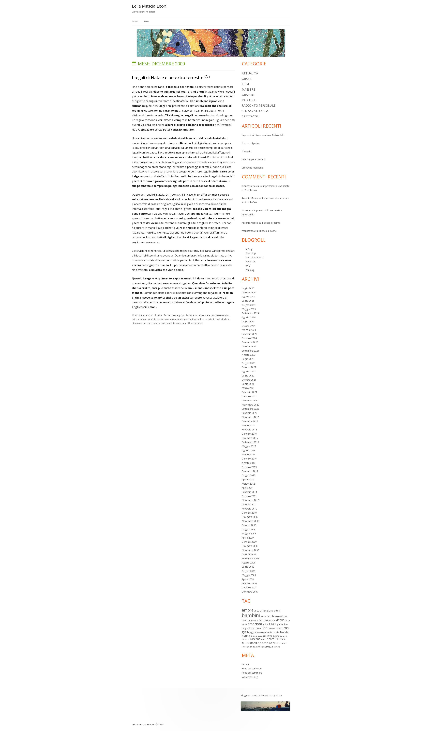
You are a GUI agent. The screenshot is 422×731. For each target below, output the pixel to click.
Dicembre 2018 (250, 421)
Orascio (248, 95)
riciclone (225, 319)
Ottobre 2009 (249, 525)
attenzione (266, 610)
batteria (193, 315)
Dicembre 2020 (250, 400)
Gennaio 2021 (249, 396)
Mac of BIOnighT (254, 257)
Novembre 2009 (250, 521)
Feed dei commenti (252, 672)
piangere (246, 639)
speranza (265, 642)
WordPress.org (250, 677)
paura (276, 635)
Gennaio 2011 (249, 496)
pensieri (283, 636)
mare (260, 632)
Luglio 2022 (248, 375)
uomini (276, 647)
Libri (245, 84)
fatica (265, 624)
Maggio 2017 (249, 446)
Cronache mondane (252, 167)
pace (260, 636)
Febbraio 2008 (249, 583)
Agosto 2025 (249, 296)
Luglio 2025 (248, 300)
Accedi (245, 664)
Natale (180, 319)
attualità (250, 73)
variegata (181, 323)
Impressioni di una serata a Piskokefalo (263, 135)
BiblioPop (250, 253)
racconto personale (258, 105)
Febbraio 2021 (249, 392)
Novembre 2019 (250, 417)
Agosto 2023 (249, 354)
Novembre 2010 (250, 500)
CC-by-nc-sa (275, 695)
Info (146, 21)
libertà (258, 628)
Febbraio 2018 (249, 429)
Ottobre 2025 (249, 292)
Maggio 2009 (249, 533)
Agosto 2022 (249, 371)
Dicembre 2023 (250, 342)
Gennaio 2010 (249, 512)
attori (277, 610)
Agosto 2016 (249, 450)
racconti (249, 100)
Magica (251, 632)
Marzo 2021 (248, 388)
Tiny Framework (146, 724)
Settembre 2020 (250, 408)
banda (263, 616)
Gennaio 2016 (249, 458)
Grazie (247, 79)
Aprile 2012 (248, 479)
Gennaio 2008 (249, 587)
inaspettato (163, 319)
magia (173, 319)
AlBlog (248, 249)
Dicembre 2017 (250, 438)
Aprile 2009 (248, 537)
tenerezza (266, 646)
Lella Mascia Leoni (149, 6)
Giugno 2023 (248, 363)
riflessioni (281, 639)
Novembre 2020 (250, 404)
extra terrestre (139, 319)
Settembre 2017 (250, 442)
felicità (272, 624)
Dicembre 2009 (250, 516)
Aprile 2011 (248, 487)
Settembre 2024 (250, 313)
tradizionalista (168, 323)
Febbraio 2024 (249, 334)
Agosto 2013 (249, 462)
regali (217, 319)
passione (267, 635)
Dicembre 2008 (250, 545)
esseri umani (222, 315)
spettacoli (250, 116)
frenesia (152, 319)
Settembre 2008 (250, 558)
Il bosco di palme (251, 143)
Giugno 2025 (248, 304)
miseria (268, 632)
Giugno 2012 (248, 475)
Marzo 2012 (248, 483)
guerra (280, 624)
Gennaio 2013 (249, 467)
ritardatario (137, 323)
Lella (159, 315)
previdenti (199, 319)
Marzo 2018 (248, 425)
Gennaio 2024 (249, 338)
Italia (251, 628)
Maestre (248, 89)
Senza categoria (175, 315)
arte (256, 610)
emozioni (254, 623)
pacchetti (188, 319)
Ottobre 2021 (249, 379)
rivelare (148, 323)
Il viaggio (246, 151)
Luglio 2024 (248, 321)
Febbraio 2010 (249, 508)
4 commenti (197, 323)
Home (135, 21)
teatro (256, 646)
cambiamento (276, 616)
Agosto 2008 (249, 562)
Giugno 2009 (248, 529)
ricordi (271, 639)
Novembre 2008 (250, 550)
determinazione (267, 620)
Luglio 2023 (248, 358)
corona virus (253, 620)
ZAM (248, 265)
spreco (156, 323)
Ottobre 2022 (249, 367)
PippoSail (250, 261)
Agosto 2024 (249, 317)
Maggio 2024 (249, 329)
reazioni (210, 319)
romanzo (249, 642)
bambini (251, 615)
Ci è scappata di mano (254, 159)
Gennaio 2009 (249, 541)
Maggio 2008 (249, 575)
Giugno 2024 (248, 325)
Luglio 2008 (248, 566)
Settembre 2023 (250, 350)
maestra (271, 628)
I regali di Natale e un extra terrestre (167, 77)
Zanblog (249, 270)
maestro (279, 628)
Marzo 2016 (248, 454)
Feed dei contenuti (252, 668)
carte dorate (204, 315)
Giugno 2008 (248, 571)
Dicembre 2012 (250, 471)
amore (248, 610)
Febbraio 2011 (249, 491)
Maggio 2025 (249, 309)
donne (280, 620)
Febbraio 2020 (249, 412)
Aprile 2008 (248, 579)
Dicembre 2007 (250, 591)
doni (213, 315)
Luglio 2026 (248, 288)
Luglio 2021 (248, 383)
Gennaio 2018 (249, 433)
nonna (246, 635)
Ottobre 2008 (249, 554)
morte (276, 632)
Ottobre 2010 (249, 504)
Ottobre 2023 (249, 346)
